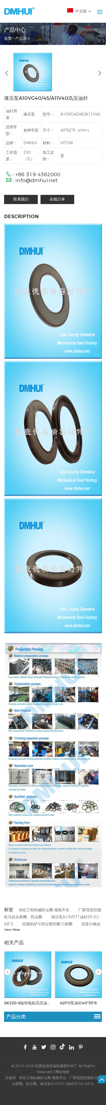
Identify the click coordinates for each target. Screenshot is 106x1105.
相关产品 (14, 943)
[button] (98, 971)
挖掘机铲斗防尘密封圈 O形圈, (48, 924)
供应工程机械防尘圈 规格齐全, (45, 909)
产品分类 (16, 1017)
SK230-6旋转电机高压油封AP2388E (27, 1003)
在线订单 (57, 199)
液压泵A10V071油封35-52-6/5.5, (67, 1083)
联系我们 (21, 199)
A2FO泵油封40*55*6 (78, 1003)
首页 (8, 38)
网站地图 (62, 1072)
